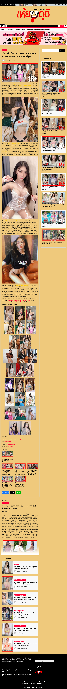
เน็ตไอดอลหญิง (5, 503)
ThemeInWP (41, 687)
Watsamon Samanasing (14, 300)
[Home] (2, 26)
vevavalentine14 (6, 302)
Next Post (4, 500)
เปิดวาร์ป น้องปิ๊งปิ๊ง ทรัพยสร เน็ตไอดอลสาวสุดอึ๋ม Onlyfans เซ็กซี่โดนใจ (25, 629)
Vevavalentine (20, 302)
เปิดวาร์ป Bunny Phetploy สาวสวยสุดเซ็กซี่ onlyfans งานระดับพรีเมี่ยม (25, 567)
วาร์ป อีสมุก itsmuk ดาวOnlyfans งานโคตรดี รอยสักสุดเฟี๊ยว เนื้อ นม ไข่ (32, 472)
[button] (59, 26)
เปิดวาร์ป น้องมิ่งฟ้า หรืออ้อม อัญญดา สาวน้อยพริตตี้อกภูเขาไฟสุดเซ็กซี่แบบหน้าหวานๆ (25, 598)
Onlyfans (4, 50)
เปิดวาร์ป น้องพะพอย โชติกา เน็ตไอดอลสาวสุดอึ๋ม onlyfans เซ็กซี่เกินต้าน (25, 583)
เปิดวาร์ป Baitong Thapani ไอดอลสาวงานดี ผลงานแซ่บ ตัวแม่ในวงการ (25, 644)
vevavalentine (26, 300)
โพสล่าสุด (22, 610)
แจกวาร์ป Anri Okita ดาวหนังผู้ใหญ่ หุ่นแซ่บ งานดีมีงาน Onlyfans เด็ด (7, 460)
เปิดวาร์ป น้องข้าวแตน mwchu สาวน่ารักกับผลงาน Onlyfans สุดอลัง (25, 614)
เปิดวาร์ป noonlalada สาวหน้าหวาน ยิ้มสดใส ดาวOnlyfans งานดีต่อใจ (7, 485)
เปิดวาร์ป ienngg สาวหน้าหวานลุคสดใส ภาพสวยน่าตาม (47, 5)
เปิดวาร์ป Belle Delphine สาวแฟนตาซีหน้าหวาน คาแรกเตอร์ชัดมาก (7, 472)
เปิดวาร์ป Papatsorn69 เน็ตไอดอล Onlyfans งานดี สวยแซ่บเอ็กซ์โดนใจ (20, 485)
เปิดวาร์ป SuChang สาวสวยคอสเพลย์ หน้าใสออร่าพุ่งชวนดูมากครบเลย (20, 5)
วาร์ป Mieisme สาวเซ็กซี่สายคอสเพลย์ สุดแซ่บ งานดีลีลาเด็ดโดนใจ (33, 5)
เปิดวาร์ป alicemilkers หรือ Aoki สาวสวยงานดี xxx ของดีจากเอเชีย (20, 472)
